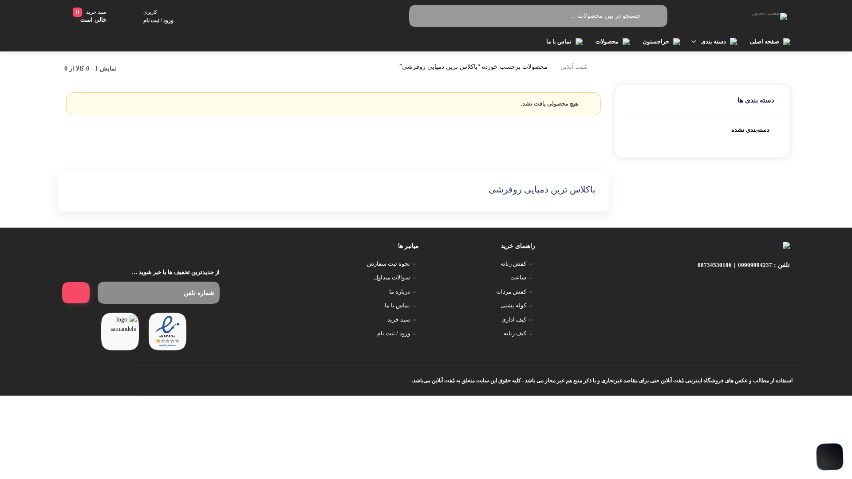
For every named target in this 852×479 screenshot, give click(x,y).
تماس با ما (559, 41)
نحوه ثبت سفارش (388, 263)
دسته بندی (713, 41)
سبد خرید (398, 319)
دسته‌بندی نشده (750, 129)
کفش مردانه (511, 291)
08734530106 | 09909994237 (735, 265)
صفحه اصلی (764, 41)
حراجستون (656, 41)
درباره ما (399, 291)
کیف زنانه (515, 333)
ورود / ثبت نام (393, 333)
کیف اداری (513, 319)
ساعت (518, 277)
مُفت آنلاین (573, 66)
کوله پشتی (513, 305)
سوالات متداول (392, 277)
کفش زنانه (513, 263)
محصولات (607, 41)
